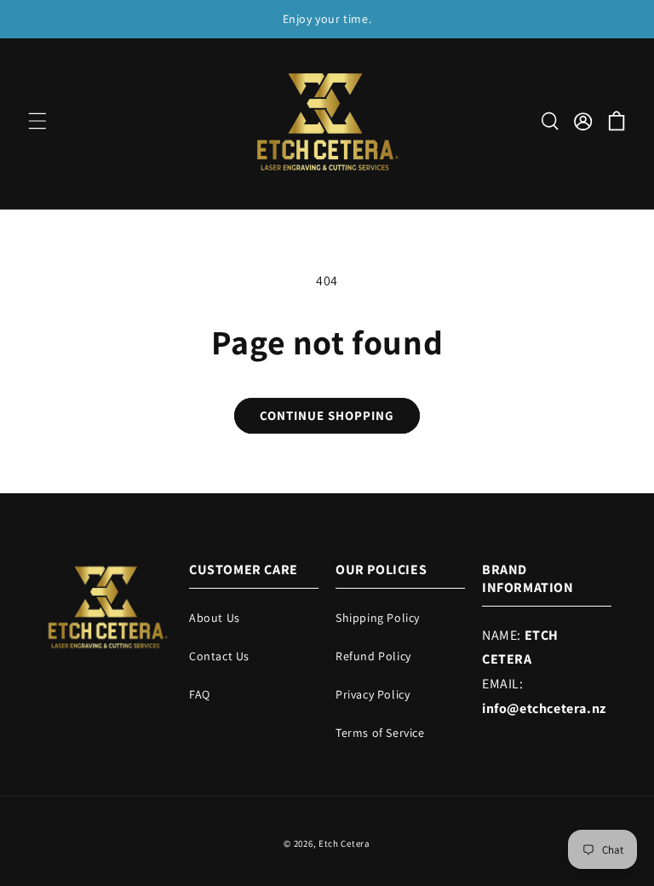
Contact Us (219, 656)
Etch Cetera (344, 843)
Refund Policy (373, 656)
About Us (214, 617)
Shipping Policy (378, 617)
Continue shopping (327, 415)
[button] (37, 121)
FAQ (199, 694)
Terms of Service (380, 732)
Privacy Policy (373, 694)
